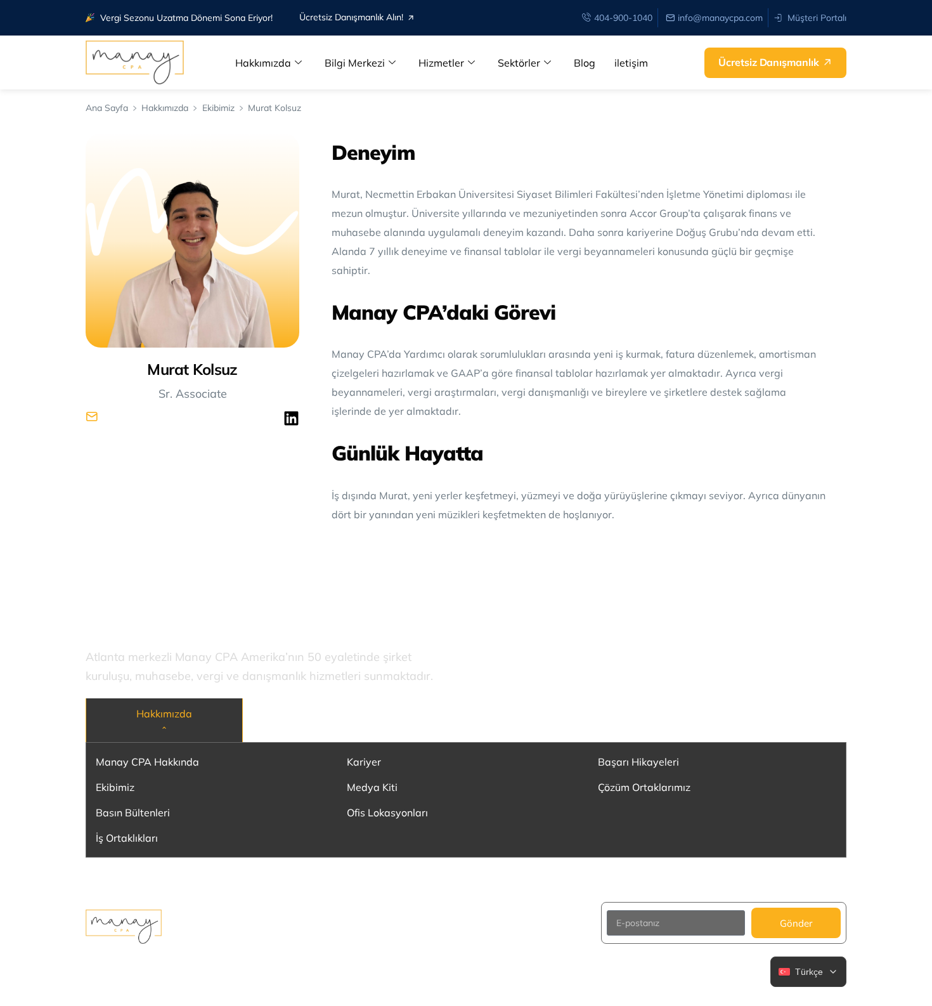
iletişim (631, 62)
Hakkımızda (263, 62)
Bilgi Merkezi (355, 62)
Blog (584, 62)
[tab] (164, 720)
